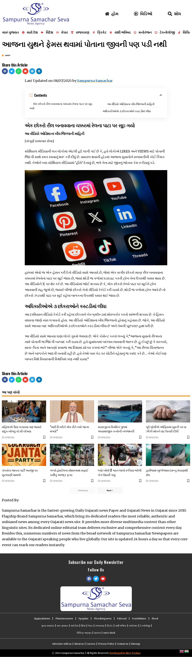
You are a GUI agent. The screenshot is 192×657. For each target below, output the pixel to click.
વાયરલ (7, 55)
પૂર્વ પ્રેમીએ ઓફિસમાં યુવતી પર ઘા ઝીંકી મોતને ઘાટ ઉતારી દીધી (166, 429)
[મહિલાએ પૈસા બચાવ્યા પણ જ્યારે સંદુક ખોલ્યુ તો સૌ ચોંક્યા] (24, 411)
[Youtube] (103, 579)
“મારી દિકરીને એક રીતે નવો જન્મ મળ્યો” (69, 429)
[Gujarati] (186, 651)
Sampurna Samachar (95, 80)
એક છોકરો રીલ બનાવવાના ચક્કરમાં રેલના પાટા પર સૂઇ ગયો (60, 106)
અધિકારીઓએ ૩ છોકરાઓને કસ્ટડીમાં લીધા (127, 111)
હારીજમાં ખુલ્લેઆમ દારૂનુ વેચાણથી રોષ (167, 472)
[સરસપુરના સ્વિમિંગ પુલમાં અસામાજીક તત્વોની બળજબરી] (120, 411)
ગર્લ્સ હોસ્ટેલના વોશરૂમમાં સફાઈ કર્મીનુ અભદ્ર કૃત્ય (69, 472)
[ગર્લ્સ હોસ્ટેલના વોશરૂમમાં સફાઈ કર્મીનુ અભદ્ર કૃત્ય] (72, 455)
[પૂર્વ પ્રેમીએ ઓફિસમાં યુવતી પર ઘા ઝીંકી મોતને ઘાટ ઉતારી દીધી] (168, 411)
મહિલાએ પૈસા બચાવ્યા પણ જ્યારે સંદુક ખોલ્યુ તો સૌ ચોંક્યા (21, 429)
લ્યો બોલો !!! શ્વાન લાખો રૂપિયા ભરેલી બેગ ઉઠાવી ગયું (119, 472)
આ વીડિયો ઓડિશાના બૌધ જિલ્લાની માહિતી (130, 104)
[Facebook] (89, 579)
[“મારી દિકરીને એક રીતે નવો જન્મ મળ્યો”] (72, 411)
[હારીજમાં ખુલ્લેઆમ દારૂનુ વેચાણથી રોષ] (168, 455)
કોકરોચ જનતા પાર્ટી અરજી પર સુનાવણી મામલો (20, 472)
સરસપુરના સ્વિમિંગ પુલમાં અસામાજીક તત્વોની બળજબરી (116, 429)
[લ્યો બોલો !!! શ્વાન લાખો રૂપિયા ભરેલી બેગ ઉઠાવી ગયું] (120, 455)
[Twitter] (96, 579)
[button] (5, 71)
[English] (181, 651)
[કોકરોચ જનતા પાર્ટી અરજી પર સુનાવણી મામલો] (24, 455)
